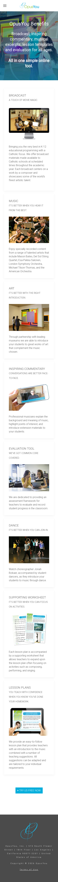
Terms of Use (29, 870)
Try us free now (30, 790)
